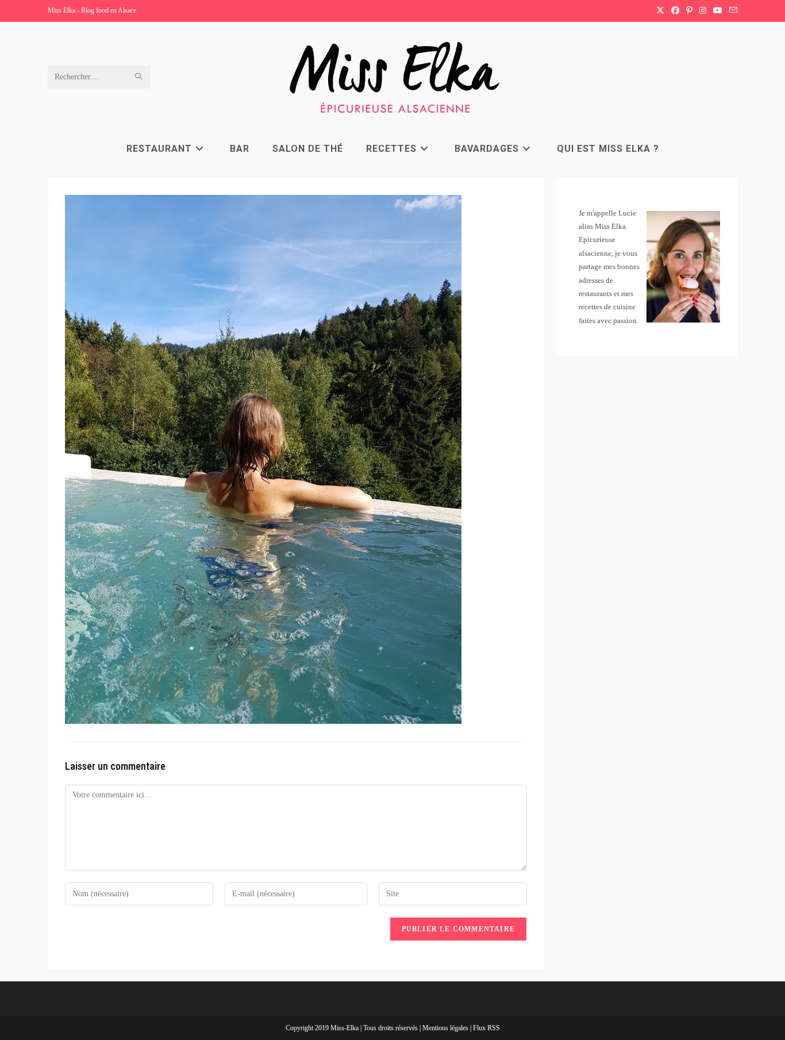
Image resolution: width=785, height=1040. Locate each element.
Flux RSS (486, 1028)
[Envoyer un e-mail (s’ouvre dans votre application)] (731, 11)
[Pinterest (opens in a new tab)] (689, 11)
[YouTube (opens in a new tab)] (718, 11)
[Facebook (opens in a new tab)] (675, 11)
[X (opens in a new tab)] (660, 11)
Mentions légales (446, 1028)
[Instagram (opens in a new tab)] (703, 11)
